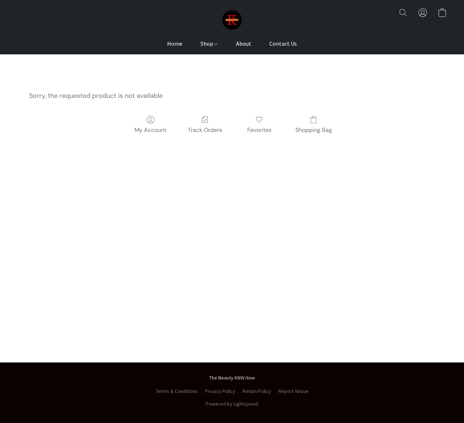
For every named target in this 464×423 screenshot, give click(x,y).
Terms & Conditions (177, 391)
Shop (207, 43)
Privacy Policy (220, 391)
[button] (232, 19)
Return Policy (257, 391)
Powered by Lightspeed (232, 404)
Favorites (259, 130)
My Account (150, 130)
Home (174, 43)
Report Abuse (293, 391)
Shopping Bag (313, 130)
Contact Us (283, 43)
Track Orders (205, 130)
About (243, 43)
